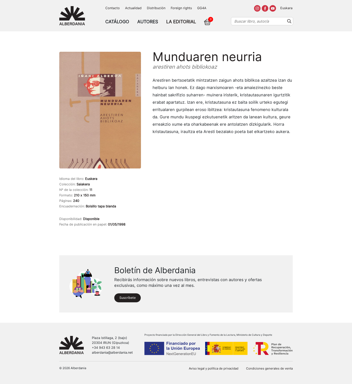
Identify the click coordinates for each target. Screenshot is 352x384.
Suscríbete (127, 298)
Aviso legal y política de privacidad (213, 368)
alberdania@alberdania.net (112, 352)
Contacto (112, 8)
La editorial (181, 21)
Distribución (156, 8)
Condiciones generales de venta (269, 368)
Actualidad (133, 8)
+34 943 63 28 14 (106, 348)
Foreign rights (181, 8)
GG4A (201, 8)
